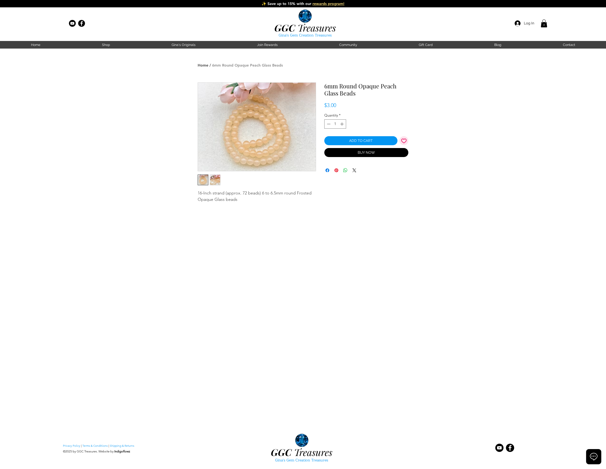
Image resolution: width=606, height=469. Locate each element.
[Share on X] (354, 170)
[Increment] (342, 124)
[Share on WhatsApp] (345, 170)
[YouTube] (72, 23)
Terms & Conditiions (95, 445)
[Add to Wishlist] (404, 140)
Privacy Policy (71, 445)
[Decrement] (328, 124)
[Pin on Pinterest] (336, 170)
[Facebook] (81, 23)
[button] (544, 23)
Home (203, 65)
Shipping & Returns (122, 445)
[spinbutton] (335, 124)
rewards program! (328, 3)
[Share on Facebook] (327, 170)
